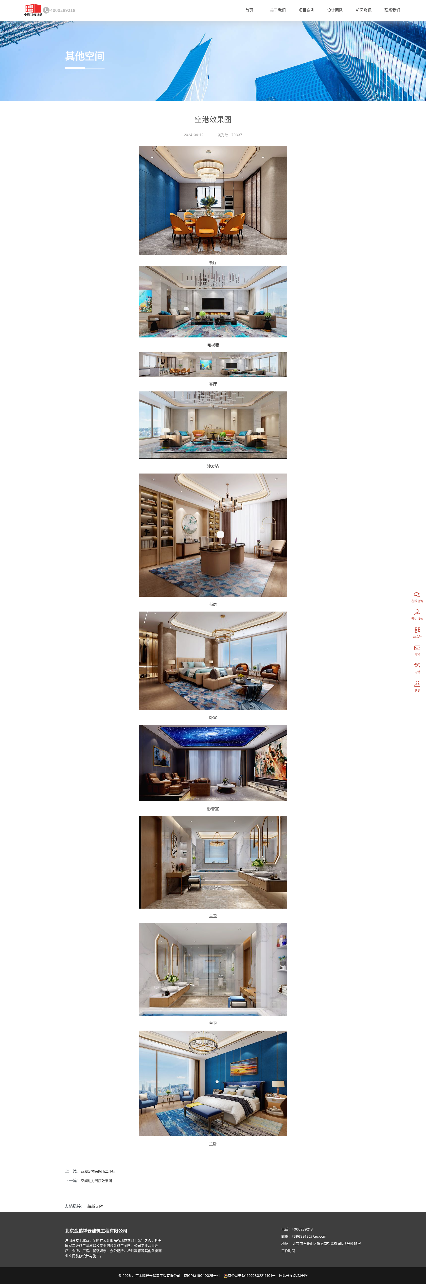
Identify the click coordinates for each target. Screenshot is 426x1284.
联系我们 (392, 10)
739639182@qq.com (309, 1236)
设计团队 (335, 10)
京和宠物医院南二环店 (98, 1171)
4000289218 (302, 1229)
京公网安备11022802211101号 (252, 1275)
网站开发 (286, 1275)
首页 (249, 10)
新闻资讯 (364, 10)
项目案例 (306, 10)
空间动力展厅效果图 (96, 1180)
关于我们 (278, 10)
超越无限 (95, 1206)
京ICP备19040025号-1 (202, 1275)
